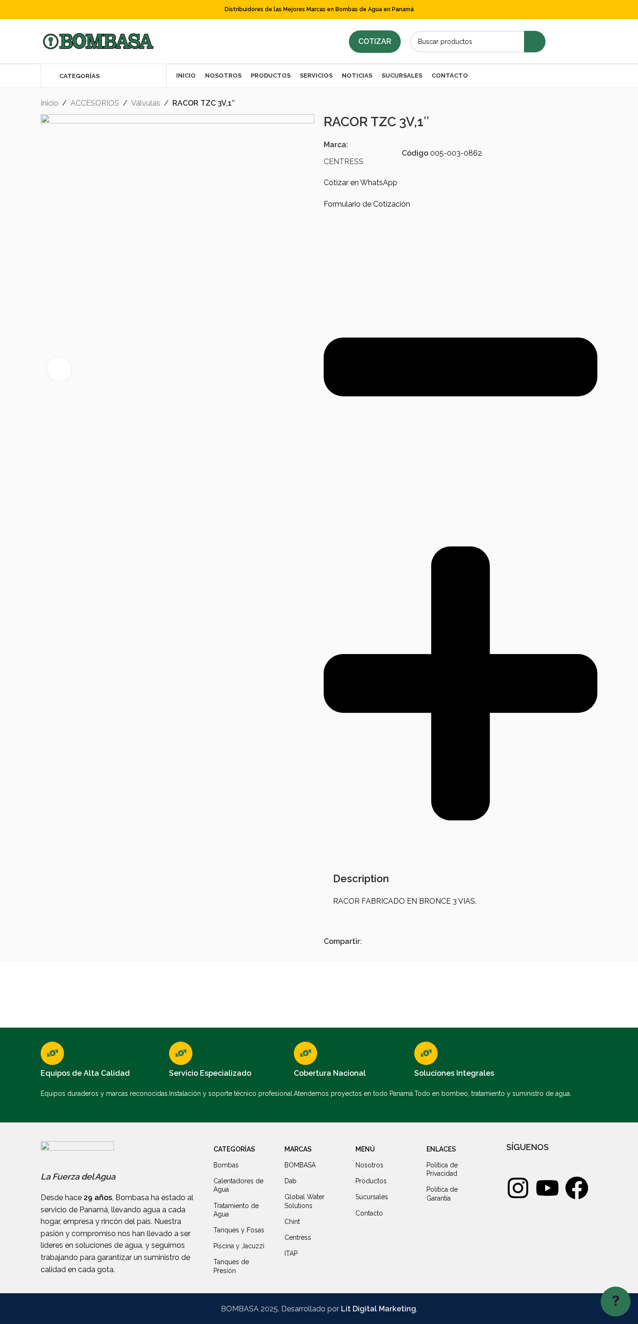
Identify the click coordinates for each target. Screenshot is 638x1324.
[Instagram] (518, 1188)
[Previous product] (574, 104)
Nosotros (369, 1165)
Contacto (369, 1213)
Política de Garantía (442, 1194)
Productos (371, 1181)
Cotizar (374, 41)
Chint (292, 1221)
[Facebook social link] (561, 41)
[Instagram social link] (572, 41)
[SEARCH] (535, 41)
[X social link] (378, 941)
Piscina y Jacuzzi (238, 1246)
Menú (365, 1149)
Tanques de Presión (231, 1266)
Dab (290, 1181)
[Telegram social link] (410, 941)
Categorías (234, 1149)
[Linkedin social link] (584, 41)
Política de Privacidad (442, 1169)
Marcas (298, 1149)
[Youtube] (547, 1188)
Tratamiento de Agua (236, 1210)
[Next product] (592, 104)
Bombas (226, 1165)
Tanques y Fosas (238, 1230)
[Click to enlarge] (59, 369)
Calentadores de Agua (238, 1185)
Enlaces (441, 1149)
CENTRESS (343, 161)
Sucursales (371, 1197)
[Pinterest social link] (388, 941)
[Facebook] (576, 1188)
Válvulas (145, 103)
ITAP (291, 1253)
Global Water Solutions (304, 1201)
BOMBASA (300, 1165)
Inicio (49, 103)
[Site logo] (98, 40)
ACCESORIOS (95, 103)
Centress (297, 1237)
